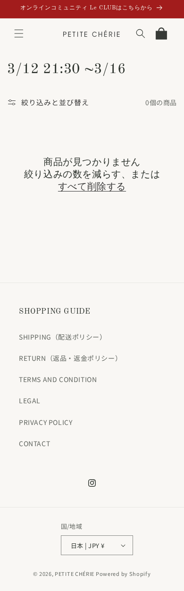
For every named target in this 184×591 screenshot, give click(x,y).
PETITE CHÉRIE (74, 573)
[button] (18, 33)
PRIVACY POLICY (45, 422)
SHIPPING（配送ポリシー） (63, 336)
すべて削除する (92, 187)
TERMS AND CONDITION (58, 379)
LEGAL (30, 400)
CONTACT (34, 443)
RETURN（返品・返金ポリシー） (70, 358)
